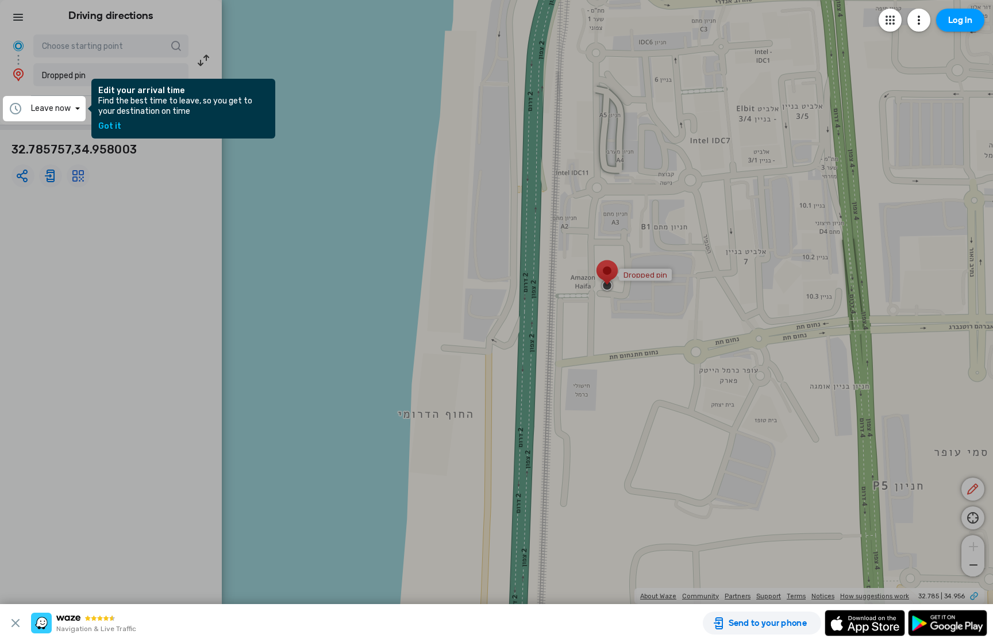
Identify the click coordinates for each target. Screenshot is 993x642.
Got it (109, 126)
